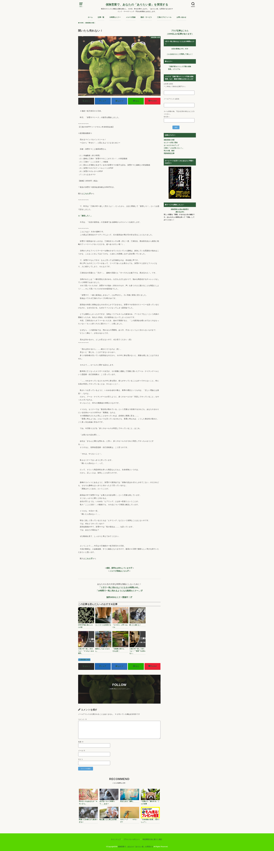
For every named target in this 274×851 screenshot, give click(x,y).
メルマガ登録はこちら (118, 571)
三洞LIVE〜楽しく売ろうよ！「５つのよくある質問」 (86, 651)
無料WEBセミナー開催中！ (118, 597)
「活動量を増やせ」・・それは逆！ (120, 650)
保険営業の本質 (85, 659)
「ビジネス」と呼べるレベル (120, 626)
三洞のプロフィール (164, 17)
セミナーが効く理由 (171, 142)
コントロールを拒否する (103, 625)
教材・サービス (146, 17)
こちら (86, 193)
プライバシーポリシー (132, 839)
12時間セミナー (115, 17)
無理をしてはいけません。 (102, 650)
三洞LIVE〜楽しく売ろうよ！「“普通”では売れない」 (137, 651)
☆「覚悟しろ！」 (85, 216)
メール (81, 750)
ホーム (90, 17)
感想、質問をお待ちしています (118, 568)
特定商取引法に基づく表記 (152, 839)
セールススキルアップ (171, 145)
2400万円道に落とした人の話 (85, 626)
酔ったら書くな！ (135, 625)
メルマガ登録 (131, 17)
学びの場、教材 (169, 150)
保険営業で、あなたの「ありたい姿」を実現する (137, 4)
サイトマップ (116, 839)
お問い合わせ (181, 17)
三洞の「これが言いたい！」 (174, 148)
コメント (82, 719)
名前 (81, 742)
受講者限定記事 (169, 153)
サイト (80, 759)
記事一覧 (101, 17)
